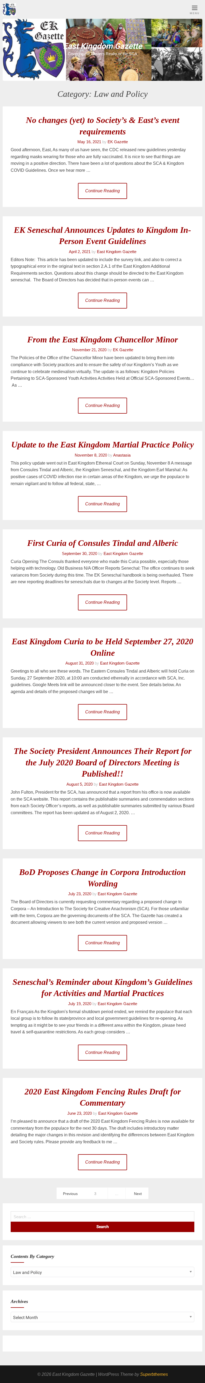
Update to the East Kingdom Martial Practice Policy (102, 444)
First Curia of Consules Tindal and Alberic (102, 543)
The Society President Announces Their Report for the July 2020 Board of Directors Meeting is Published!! (102, 762)
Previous (70, 1194)
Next (138, 1194)
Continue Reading (102, 191)
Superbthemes (154, 1374)
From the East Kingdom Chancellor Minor (102, 339)
